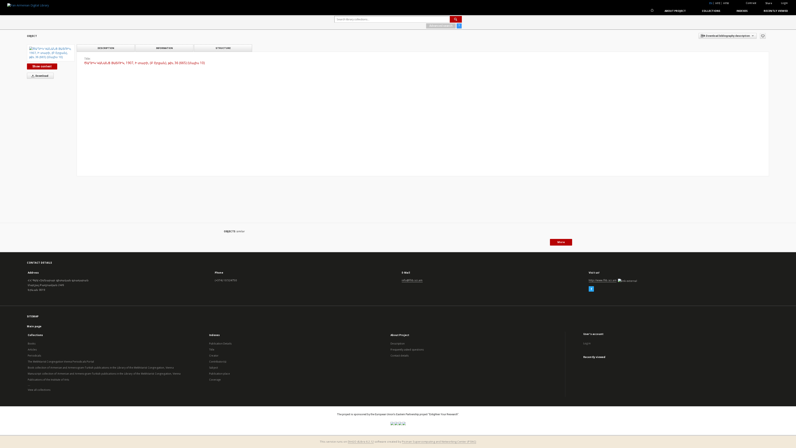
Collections (711, 11)
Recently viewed (776, 11)
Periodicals (34, 355)
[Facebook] (591, 289)
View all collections (39, 390)
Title (211, 349)
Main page (34, 326)
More (561, 242)
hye (717, 3)
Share (768, 3)
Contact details (400, 355)
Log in (587, 343)
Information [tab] (164, 48)
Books (31, 343)
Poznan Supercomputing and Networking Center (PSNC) (439, 441)
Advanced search (441, 25)
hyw (726, 3)
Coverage (215, 379)
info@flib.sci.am (412, 280)
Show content (42, 66)
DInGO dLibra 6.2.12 (361, 441)
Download (42, 75)
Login (784, 3)
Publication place (219, 373)
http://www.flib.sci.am (602, 280)
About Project (675, 11)
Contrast (751, 3)
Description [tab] (106, 48)
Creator (213, 355)
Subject (213, 367)
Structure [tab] (223, 48)
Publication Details (220, 343)
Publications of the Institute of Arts (48, 379)
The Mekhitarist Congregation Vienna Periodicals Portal (61, 361)
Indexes (742, 11)
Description (398, 343)
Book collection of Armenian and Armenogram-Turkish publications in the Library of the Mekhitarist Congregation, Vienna (101, 367)
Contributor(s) (217, 361)
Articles (32, 349)
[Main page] (651, 10)
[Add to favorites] (763, 36)
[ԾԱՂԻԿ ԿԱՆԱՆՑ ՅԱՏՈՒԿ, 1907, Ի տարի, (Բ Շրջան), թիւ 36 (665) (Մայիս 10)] (50, 53)
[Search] (456, 19)
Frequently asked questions (407, 349)
